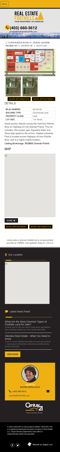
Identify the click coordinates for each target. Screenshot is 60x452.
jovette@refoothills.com (19, 395)
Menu (4, 4)
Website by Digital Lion (43, 444)
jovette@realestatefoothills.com (23, 31)
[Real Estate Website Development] (30, 445)
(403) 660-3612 (23, 28)
